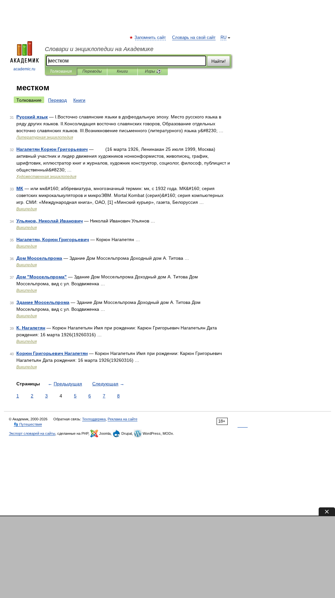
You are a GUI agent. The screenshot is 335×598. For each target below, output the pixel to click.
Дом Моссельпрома (39, 258)
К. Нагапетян (30, 327)
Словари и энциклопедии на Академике (99, 49)
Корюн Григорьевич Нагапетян (52, 353)
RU (223, 37)
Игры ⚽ (153, 71)
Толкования (61, 71)
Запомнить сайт (150, 37)
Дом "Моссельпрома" (41, 276)
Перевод (57, 100)
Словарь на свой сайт (194, 37)
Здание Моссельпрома (42, 302)
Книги (122, 71)
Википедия (26, 209)
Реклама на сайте (122, 419)
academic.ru (24, 69)
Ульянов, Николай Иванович (49, 220)
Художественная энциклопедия (46, 176)
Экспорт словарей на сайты (32, 433)
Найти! (218, 61)
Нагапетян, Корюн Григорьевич (52, 239)
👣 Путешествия (28, 424)
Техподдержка (94, 419)
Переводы (92, 71)
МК (19, 188)
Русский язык (32, 116)
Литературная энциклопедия (44, 137)
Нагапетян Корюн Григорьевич (52, 149)
